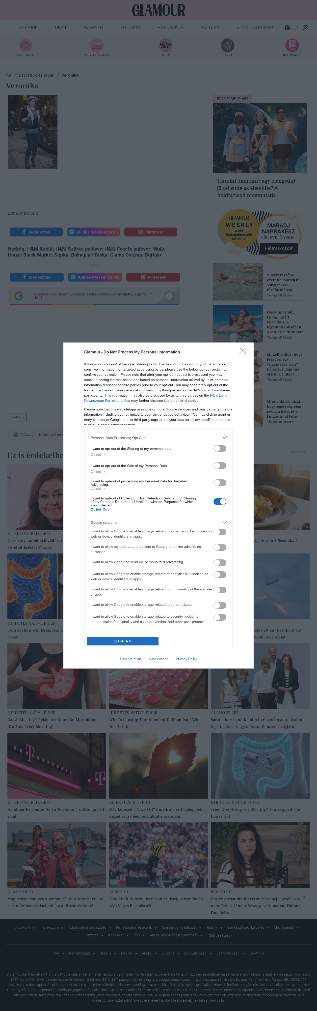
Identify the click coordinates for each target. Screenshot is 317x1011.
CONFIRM (123, 641)
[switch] (219, 448)
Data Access (158, 659)
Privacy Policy (186, 659)
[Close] (244, 352)
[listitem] (158, 437)
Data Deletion (130, 659)
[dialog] (158, 505)
